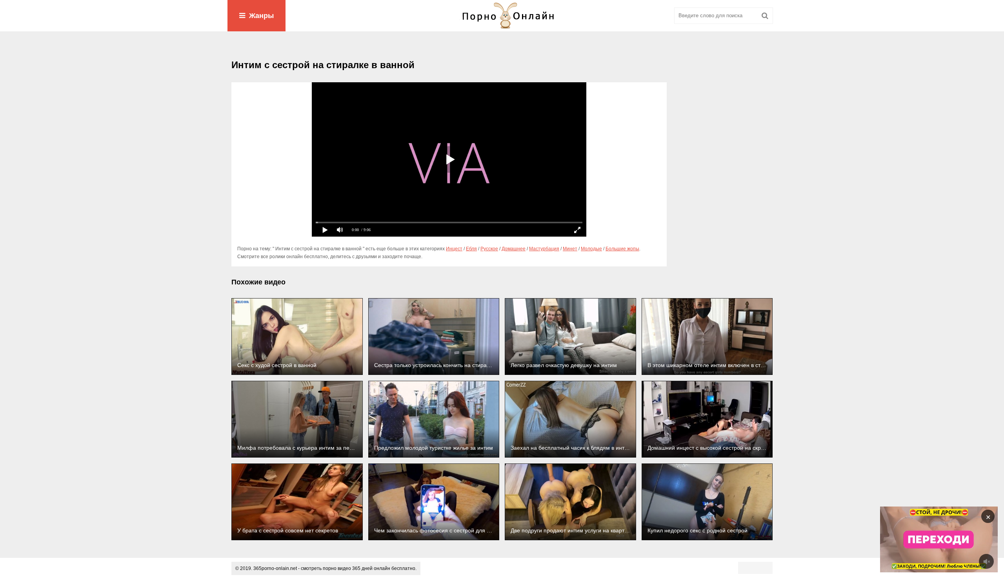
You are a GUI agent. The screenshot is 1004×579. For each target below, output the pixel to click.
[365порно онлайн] (502, 15)
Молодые (591, 249)
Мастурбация (544, 249)
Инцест (454, 249)
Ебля (471, 249)
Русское (489, 249)
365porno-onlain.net (275, 568)
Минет (570, 249)
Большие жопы (622, 249)
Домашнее (514, 249)
